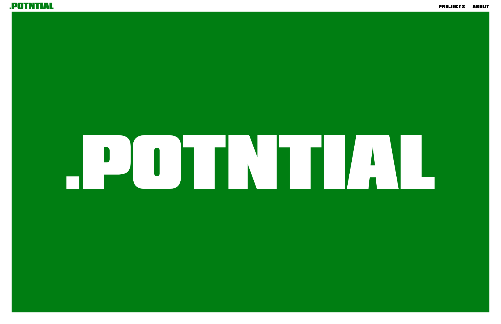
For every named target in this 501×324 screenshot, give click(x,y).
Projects (451, 6)
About (481, 6)
